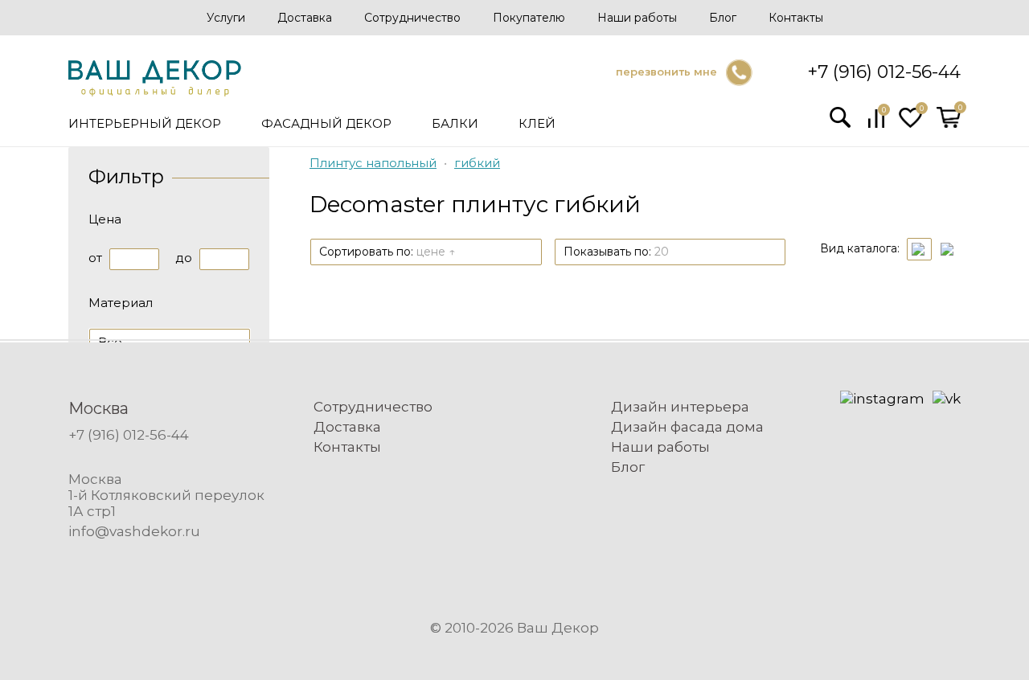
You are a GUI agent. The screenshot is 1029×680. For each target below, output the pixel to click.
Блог (722, 17)
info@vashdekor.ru (134, 531)
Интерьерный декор (144, 123)
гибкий (477, 162)
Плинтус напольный (373, 162)
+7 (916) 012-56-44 (884, 72)
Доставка (304, 17)
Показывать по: (616, 251)
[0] (876, 124)
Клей (537, 123)
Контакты (796, 17)
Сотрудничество (412, 17)
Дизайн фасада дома (687, 427)
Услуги (226, 17)
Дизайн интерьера (680, 407)
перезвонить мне (666, 71)
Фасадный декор (326, 123)
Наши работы (637, 17)
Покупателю (529, 17)
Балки (455, 123)
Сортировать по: (387, 251)
